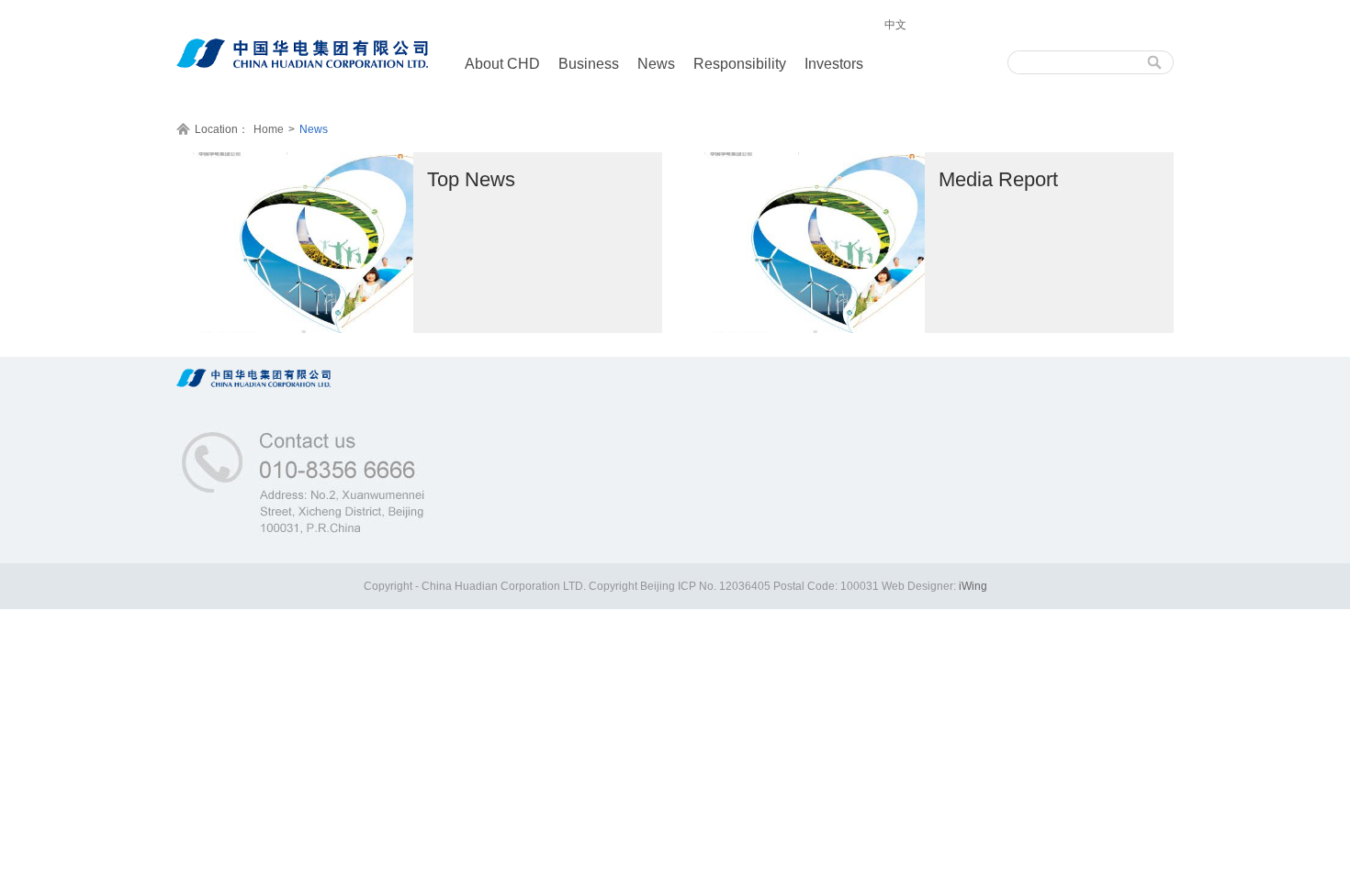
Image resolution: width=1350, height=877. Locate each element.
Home (268, 129)
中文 (895, 24)
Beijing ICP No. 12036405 (706, 586)
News (656, 64)
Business (588, 64)
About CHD (502, 64)
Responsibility (739, 64)
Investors (833, 64)
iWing (973, 586)
